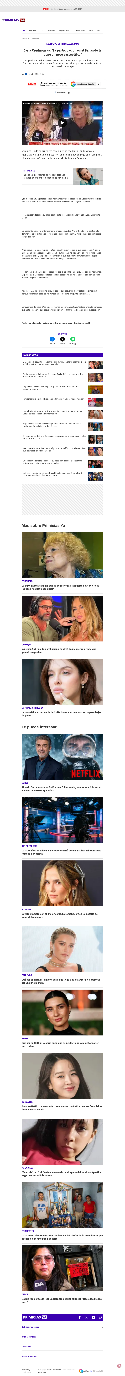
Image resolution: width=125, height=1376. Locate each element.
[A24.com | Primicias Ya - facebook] (80, 1317)
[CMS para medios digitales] (96, 1371)
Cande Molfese (80, 31)
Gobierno (32, 31)
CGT (41, 31)
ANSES (99, 31)
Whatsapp (72, 344)
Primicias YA (25, 39)
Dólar (91, 31)
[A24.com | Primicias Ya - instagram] (100, 1317)
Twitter (62, 344)
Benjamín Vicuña (64, 31)
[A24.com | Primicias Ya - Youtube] (93, 1317)
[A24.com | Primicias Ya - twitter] (86, 1317)
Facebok (52, 344)
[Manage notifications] (119, 1366)
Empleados (51, 31)
